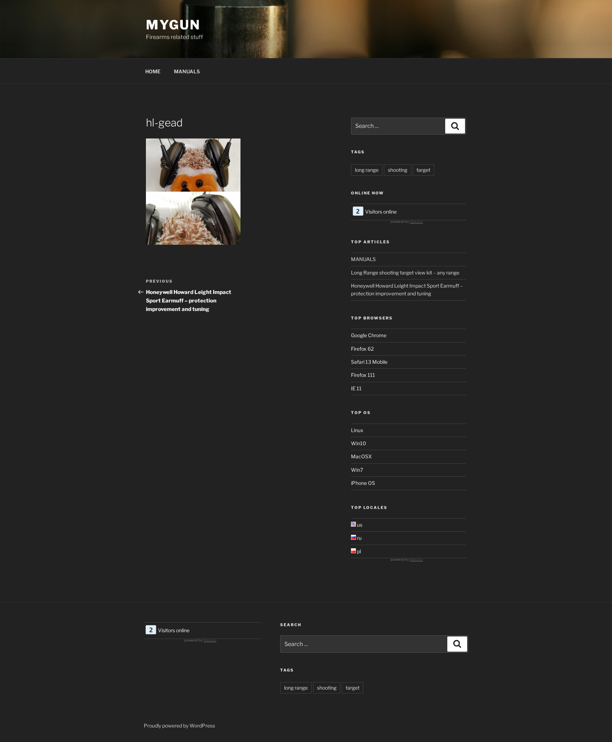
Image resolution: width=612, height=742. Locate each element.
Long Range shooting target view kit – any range (405, 273)
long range (367, 170)
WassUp (416, 221)
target (423, 170)
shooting (397, 170)
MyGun (173, 25)
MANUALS (187, 71)
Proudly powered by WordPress (179, 726)
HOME (152, 71)
